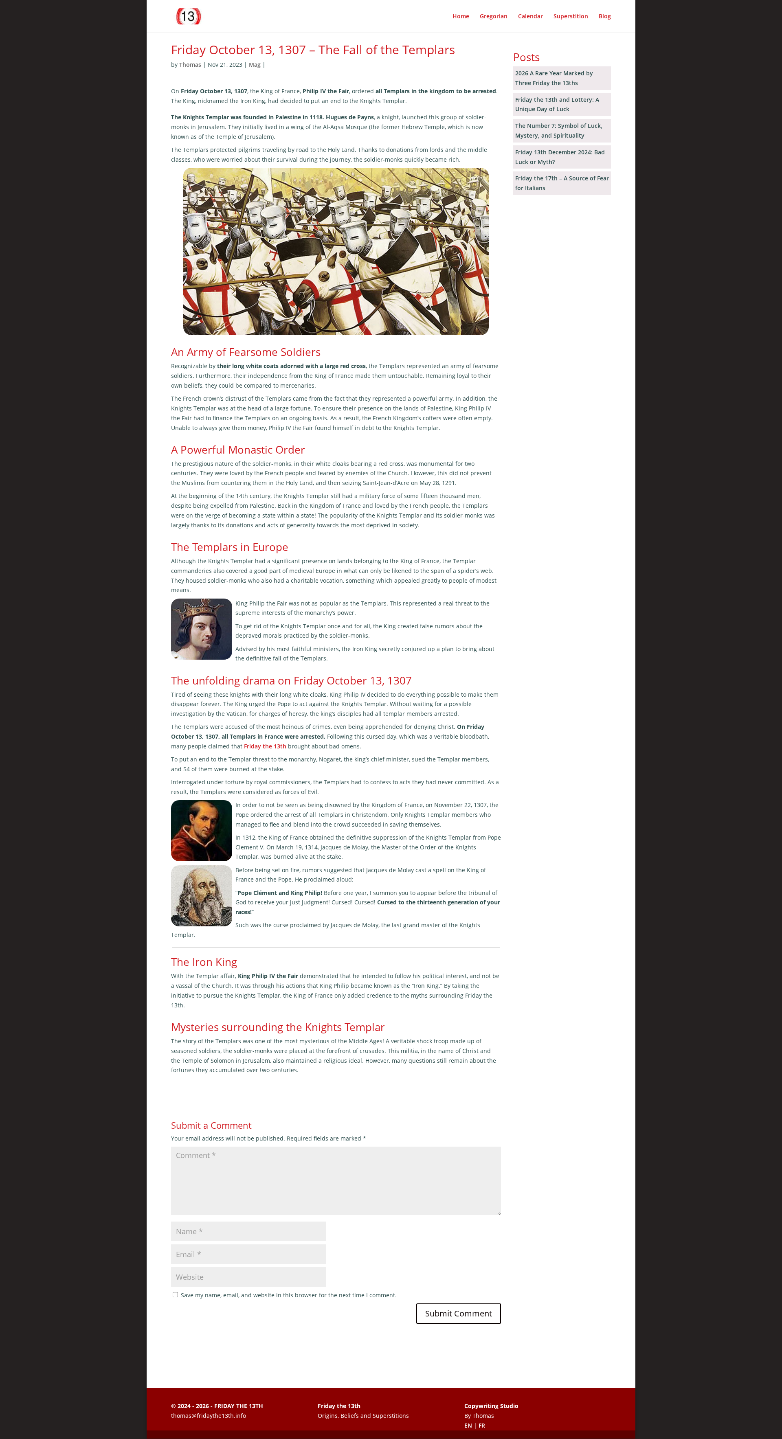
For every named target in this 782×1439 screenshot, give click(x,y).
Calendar (530, 16)
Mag (255, 64)
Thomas (190, 64)
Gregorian (493, 16)
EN (468, 1425)
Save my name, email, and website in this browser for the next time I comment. (289, 1295)
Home (461, 16)
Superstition (571, 16)
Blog (605, 16)
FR (482, 1425)
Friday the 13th (265, 746)
